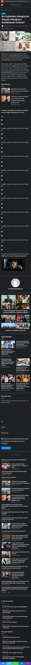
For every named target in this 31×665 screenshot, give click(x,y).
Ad (2, 421)
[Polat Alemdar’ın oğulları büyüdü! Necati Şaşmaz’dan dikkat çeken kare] (8, 344)
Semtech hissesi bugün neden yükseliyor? (14, 531)
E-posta (3, 427)
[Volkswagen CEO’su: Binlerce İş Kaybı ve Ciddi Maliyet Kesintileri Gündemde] (6, 561)
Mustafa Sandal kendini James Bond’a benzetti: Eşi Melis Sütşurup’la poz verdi (7, 386)
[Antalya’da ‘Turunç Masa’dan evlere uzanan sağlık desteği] (23, 362)
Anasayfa (5, 10)
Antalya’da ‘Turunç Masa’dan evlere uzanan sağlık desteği (22, 369)
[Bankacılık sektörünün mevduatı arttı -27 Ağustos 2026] (6, 466)
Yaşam (10, 10)
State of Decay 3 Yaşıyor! (9, 477)
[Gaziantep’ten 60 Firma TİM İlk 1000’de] (6, 554)
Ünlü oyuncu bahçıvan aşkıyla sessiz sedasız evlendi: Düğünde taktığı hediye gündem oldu (20, 498)
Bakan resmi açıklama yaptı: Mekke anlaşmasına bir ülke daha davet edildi (20, 537)
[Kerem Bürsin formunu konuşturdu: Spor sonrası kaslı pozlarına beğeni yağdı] (23, 378)
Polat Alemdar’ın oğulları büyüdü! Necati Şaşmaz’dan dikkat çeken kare (8, 352)
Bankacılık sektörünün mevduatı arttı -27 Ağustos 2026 (20, 465)
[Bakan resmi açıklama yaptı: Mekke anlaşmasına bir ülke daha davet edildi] (6, 537)
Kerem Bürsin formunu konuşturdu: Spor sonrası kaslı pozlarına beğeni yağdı (22, 386)
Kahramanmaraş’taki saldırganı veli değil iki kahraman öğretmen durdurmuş (18, 575)
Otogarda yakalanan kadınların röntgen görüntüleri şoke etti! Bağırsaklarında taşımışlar (20, 545)
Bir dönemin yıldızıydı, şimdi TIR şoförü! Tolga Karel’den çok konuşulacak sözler (22, 344)
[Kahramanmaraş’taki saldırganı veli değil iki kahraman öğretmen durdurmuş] (6, 574)
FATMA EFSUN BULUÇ (9, 26)
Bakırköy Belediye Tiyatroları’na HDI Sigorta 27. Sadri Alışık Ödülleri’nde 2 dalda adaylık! (7, 362)
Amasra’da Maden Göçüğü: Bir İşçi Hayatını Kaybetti (20, 489)
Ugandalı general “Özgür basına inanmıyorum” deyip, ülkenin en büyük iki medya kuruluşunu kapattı (15, 588)
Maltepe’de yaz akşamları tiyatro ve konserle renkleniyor (20, 482)
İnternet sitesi (4, 433)
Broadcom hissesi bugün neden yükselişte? (14, 460)
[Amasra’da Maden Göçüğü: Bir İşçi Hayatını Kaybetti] (6, 491)
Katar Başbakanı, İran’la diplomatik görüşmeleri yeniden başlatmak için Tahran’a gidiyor (15, 506)
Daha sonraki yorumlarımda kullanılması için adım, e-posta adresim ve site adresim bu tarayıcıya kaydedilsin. (14, 441)
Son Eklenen (15, 454)
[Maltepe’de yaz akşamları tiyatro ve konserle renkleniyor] (5, 91)
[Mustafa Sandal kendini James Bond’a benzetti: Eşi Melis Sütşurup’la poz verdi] (8, 378)
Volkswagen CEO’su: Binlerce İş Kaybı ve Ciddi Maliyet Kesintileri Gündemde (20, 560)
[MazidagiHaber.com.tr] (15, 5)
